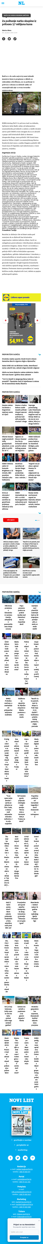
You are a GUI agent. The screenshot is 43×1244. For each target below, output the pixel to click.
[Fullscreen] (38, 111)
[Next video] (11, 111)
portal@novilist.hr (24, 1179)
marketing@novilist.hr (24, 1205)
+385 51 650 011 (24, 1172)
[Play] (5, 111)
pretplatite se (23, 1145)
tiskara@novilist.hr (24, 1217)
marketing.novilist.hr (23, 1202)
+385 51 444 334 (24, 1182)
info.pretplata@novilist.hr (22, 1192)
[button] (37, 320)
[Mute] (17, 111)
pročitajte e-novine (22, 1140)
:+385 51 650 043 (25, 1194)
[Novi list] (21, 3)
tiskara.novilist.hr (23, 1214)
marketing (22, 1150)
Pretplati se (24, 1237)
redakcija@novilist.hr (24, 1169)
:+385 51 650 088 (25, 1207)
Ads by (36, 114)
